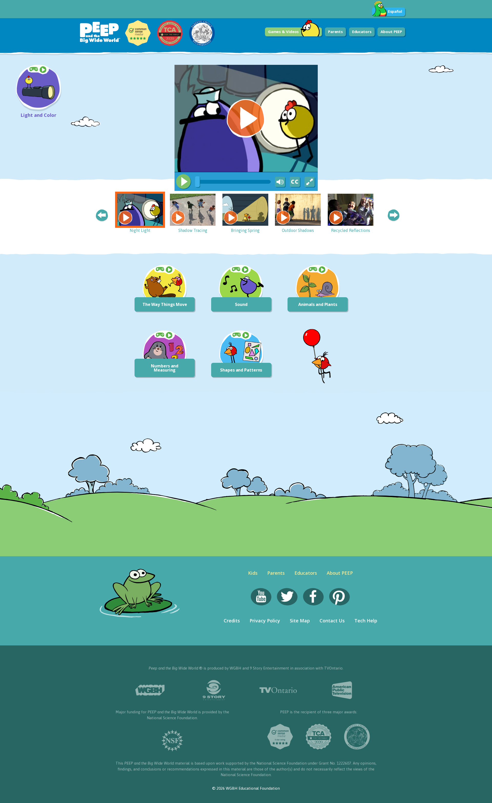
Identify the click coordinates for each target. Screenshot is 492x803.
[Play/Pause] (183, 181)
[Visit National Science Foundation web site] (172, 740)
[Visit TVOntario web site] (278, 690)
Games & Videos (283, 31)
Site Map (300, 620)
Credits (232, 620)
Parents (335, 31)
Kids (253, 573)
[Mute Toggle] (279, 182)
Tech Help (365, 620)
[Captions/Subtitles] (294, 182)
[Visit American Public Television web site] (342, 690)
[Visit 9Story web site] (214, 690)
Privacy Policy (265, 620)
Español (395, 11)
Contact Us (332, 620)
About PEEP (391, 31)
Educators (362, 31)
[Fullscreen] (310, 182)
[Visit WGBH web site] (150, 690)
